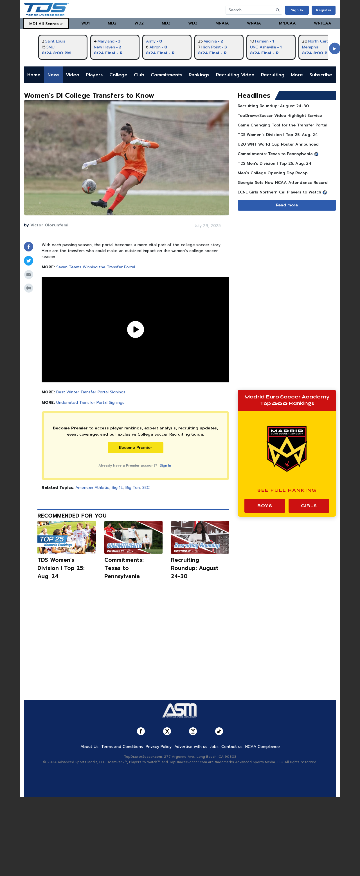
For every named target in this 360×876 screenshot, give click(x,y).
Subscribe (320, 75)
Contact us (231, 747)
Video (72, 75)
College (118, 75)
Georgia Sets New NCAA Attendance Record (283, 183)
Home (33, 75)
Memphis (310, 47)
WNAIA (254, 23)
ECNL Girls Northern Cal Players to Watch (279, 192)
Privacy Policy (159, 747)
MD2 (112, 23)
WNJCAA (322, 23)
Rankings (199, 75)
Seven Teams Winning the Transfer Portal (95, 267)
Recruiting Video (235, 75)
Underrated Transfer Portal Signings (90, 402)
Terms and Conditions (122, 747)
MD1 (33, 24)
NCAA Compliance (262, 747)
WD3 (192, 23)
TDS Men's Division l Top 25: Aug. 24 (274, 163)
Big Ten (132, 488)
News (53, 75)
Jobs (214, 747)
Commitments (166, 75)
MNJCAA (287, 23)
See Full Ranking (287, 490)
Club (139, 75)
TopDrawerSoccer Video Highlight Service (280, 116)
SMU (50, 47)
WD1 (85, 23)
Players (94, 75)
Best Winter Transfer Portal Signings (90, 392)
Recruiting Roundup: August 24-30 (195, 568)
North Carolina (321, 41)
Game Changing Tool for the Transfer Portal (282, 125)
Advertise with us (190, 747)
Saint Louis (55, 41)
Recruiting (272, 75)
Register (323, 10)
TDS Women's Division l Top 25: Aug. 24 (61, 568)
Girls (309, 505)
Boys (264, 505)
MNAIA (222, 23)
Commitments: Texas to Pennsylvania (124, 568)
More (297, 75)
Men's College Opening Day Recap (273, 173)
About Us (89, 747)
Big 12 (117, 488)
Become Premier (135, 448)
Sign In (297, 10)
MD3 (166, 23)
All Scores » (51, 24)
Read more (287, 205)
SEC (146, 488)
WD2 (139, 23)
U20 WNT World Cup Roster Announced (278, 144)
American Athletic (92, 488)
